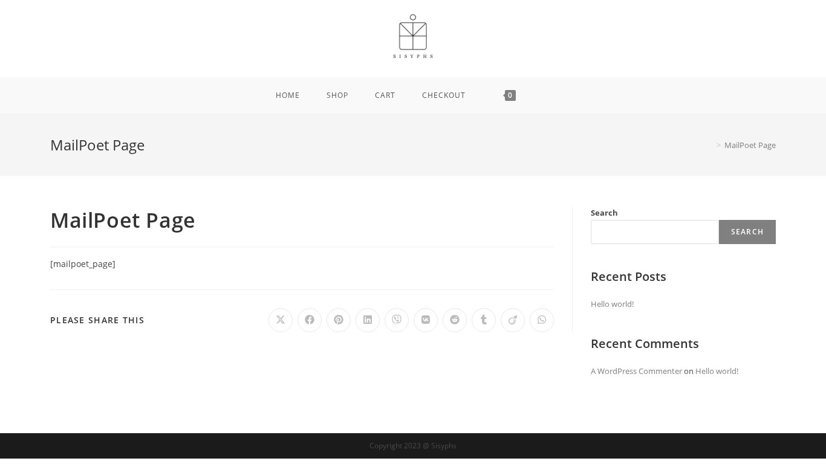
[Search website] (548, 95)
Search (604, 212)
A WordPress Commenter (636, 371)
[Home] (710, 145)
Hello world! (612, 303)
